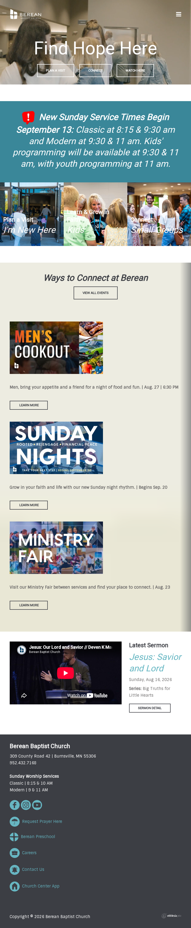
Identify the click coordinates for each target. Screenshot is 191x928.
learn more (29, 505)
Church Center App (39, 886)
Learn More (29, 405)
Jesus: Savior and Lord (155, 663)
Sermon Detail (150, 708)
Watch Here (135, 70)
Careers (28, 852)
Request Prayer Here (41, 821)
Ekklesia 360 (171, 915)
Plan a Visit (55, 70)
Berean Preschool (36, 836)
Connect (95, 70)
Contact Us (32, 869)
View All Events (96, 292)
